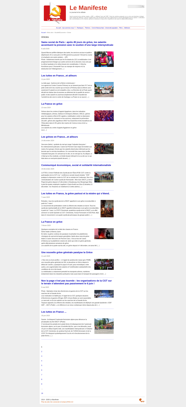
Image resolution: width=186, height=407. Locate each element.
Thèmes (87, 28)
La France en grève (51, 103)
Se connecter (55, 402)
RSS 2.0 (70, 402)
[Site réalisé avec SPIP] (142, 400)
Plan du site (45, 402)
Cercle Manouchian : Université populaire (105, 28)
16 (42, 393)
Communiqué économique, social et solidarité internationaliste (76, 165)
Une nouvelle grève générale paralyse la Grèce (67, 252)
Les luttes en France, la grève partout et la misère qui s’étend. (75, 193)
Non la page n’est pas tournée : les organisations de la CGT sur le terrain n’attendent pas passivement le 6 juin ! (76, 282)
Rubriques (80, 28)
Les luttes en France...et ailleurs (59, 75)
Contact (63, 402)
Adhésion (127, 28)
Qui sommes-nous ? (68, 28)
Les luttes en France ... (53, 311)
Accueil (58, 28)
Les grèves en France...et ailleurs (59, 136)
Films (121, 28)
